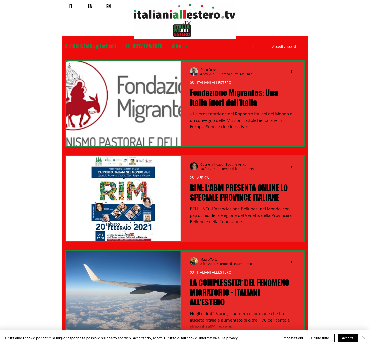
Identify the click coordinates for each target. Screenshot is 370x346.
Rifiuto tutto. (320, 337)
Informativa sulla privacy (218, 337)
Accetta (348, 337)
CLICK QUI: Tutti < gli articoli (90, 46)
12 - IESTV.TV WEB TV (144, 46)
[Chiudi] (364, 338)
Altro (176, 46)
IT (70, 6)
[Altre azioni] (293, 71)
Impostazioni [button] (293, 337)
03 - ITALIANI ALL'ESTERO (210, 82)
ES (90, 6)
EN (108, 6)
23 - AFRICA (199, 177)
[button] (253, 47)
